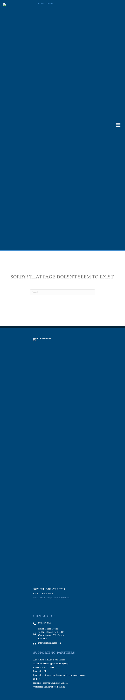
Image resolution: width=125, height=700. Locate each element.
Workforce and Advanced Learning (49, 687)
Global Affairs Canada (43, 667)
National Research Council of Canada (50, 683)
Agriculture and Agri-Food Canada (49, 660)
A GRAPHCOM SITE (60, 597)
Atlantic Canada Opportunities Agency (51, 663)
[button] (51, 589)
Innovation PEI (40, 671)
